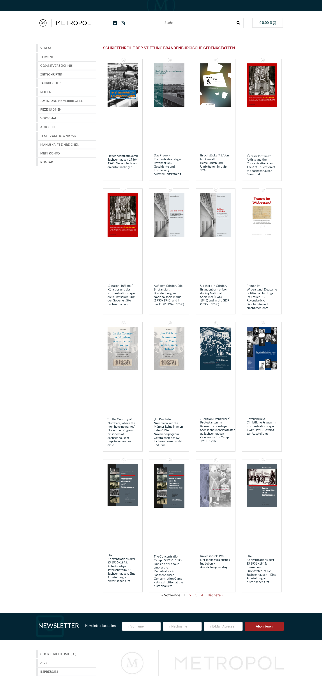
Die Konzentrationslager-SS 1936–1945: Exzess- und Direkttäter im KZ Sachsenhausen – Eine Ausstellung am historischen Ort (261, 569)
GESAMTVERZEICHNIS (56, 65)
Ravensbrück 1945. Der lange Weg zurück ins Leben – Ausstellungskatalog (215, 561)
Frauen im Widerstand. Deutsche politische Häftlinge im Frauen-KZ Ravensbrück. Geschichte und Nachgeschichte (262, 297)
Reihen (45, 92)
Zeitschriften (51, 74)
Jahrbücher (50, 83)
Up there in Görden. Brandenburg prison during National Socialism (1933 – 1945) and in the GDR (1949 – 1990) (214, 295)
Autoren (47, 127)
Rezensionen (51, 109)
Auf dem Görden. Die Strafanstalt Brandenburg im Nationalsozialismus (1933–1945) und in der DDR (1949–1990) (169, 295)
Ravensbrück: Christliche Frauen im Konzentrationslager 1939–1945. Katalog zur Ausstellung (261, 426)
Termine (47, 57)
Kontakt (47, 162)
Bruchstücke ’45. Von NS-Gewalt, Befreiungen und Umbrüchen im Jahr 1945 (214, 162)
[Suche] (238, 23)
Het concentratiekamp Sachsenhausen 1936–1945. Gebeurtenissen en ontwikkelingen (123, 161)
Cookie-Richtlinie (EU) (58, 654)
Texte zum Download (58, 136)
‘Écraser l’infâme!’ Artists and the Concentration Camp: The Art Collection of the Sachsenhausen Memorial (261, 165)
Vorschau (48, 118)
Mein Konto (50, 153)
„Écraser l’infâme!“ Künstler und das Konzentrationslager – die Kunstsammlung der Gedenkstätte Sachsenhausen (123, 295)
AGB (43, 663)
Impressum (49, 671)
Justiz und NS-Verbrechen (61, 100)
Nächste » (215, 595)
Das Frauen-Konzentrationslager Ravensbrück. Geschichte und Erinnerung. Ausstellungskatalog (168, 164)
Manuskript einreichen (59, 144)
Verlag (46, 48)
